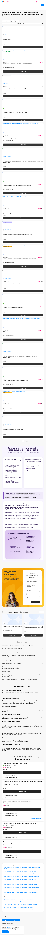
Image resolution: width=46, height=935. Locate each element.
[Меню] (43, 2)
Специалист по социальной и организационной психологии (25, 904)
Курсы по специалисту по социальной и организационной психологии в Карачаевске (21, 892)
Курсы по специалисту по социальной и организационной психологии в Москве (20, 871)
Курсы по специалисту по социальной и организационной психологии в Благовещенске (21, 887)
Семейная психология (35, 901)
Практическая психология (25, 901)
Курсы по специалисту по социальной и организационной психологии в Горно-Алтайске (22, 881)
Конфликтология (19, 899)
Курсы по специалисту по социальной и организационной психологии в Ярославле (21, 873)
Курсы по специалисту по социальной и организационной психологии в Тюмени (20, 879)
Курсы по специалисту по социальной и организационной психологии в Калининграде (21, 876)
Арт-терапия (6, 907)
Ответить (35, 601)
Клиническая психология (29, 899)
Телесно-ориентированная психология (22, 909)
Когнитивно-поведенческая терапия (25, 907)
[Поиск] (42, 5)
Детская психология (8, 904)
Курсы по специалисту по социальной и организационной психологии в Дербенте (20, 889)
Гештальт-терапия (13, 907)
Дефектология (7, 899)
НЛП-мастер (33, 909)
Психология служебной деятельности (11, 901)
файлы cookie (9, 927)
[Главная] (3, 9)
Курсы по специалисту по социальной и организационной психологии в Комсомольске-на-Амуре (22, 868)
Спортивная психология (9, 909)
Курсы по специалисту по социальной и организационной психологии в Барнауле (20, 884)
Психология (13, 899)
